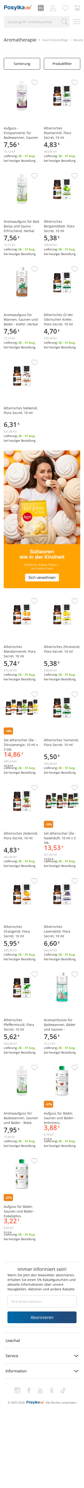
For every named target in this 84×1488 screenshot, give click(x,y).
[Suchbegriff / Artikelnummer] (65, 22)
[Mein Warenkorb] (77, 8)
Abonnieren (42, 1317)
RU (41, 8)
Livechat (13, 1340)
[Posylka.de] (18, 8)
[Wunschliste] (65, 8)
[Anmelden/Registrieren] (53, 8)
